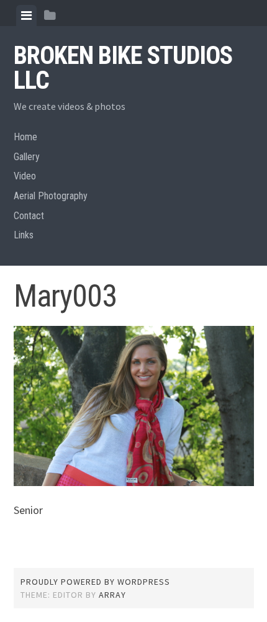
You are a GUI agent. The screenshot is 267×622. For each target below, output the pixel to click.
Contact (29, 216)
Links (24, 235)
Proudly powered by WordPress (95, 581)
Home (25, 137)
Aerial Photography (51, 196)
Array (112, 594)
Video (25, 176)
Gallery (27, 157)
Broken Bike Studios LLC (123, 68)
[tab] (26, 15)
